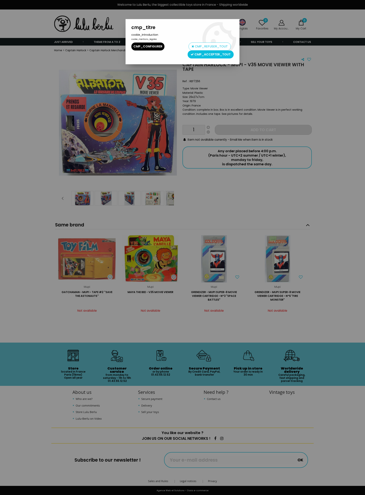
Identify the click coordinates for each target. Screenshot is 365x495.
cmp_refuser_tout (211, 46)
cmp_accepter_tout (212, 54)
